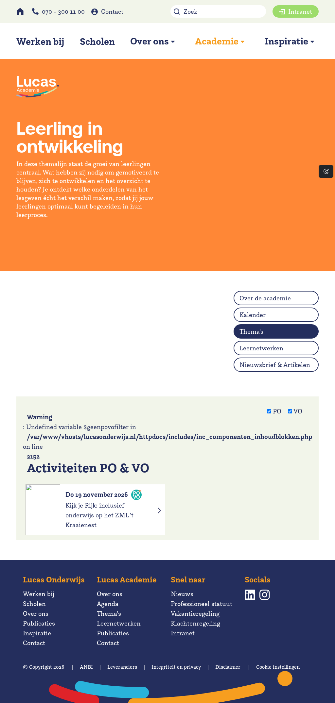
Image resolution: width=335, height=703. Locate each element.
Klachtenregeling (195, 623)
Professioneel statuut (201, 604)
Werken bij (38, 594)
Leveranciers (122, 667)
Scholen (34, 604)
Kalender (252, 315)
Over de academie (265, 298)
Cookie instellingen (278, 667)
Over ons (35, 613)
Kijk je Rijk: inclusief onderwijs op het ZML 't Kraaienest (99, 515)
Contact (112, 11)
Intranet (300, 11)
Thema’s (109, 613)
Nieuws (182, 594)
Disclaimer (227, 667)
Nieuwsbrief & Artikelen (274, 365)
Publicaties (39, 623)
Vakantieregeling (195, 613)
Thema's (251, 331)
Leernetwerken (261, 348)
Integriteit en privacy (176, 667)
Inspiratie (37, 633)
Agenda (107, 604)
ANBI (86, 667)
